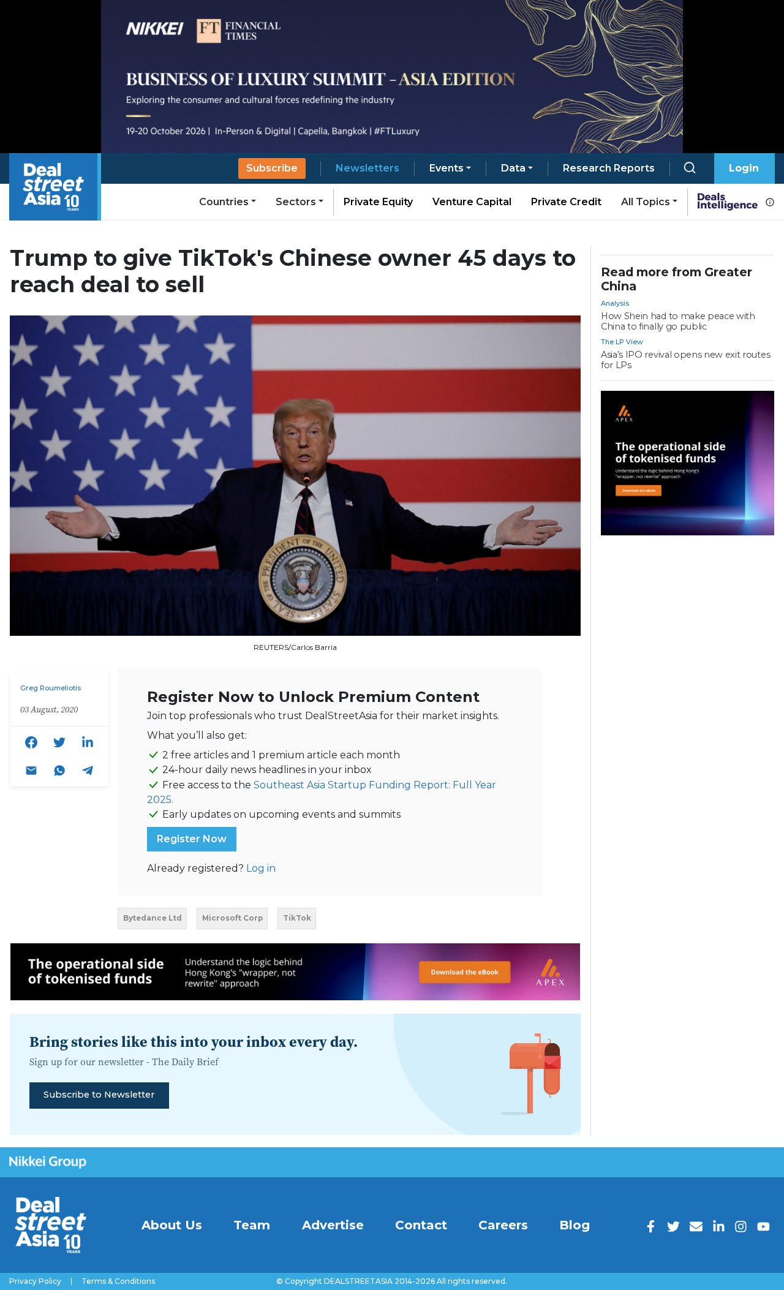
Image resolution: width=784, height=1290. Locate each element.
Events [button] (446, 168)
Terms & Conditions (118, 1281)
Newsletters (367, 168)
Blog (574, 1225)
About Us (171, 1225)
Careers (503, 1225)
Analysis (615, 303)
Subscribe (272, 168)
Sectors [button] (296, 202)
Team (251, 1225)
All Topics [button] (645, 202)
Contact (421, 1225)
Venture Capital (471, 202)
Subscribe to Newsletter (98, 1094)
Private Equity (378, 202)
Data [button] (513, 168)
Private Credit (566, 202)
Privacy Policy (35, 1281)
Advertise (333, 1225)
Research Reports (609, 168)
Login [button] (744, 168)
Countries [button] (224, 202)
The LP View (622, 342)
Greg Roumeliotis (50, 688)
